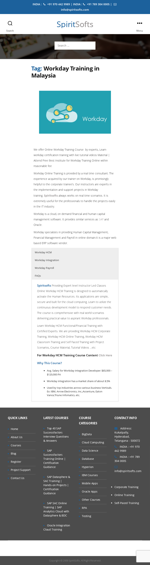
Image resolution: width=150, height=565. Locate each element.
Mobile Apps (90, 483)
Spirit (75, 24)
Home (14, 429)
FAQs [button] (38, 275)
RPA (84, 508)
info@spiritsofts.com (127, 471)
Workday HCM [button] (43, 252)
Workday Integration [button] (47, 260)
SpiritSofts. (74, 560)
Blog (13, 453)
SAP (101, 219)
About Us (16, 437)
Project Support (20, 470)
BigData (87, 434)
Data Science (90, 450)
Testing (86, 516)
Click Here (105, 355)
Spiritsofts (51, 195)
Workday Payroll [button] (44, 268)
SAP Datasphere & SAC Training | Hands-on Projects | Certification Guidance (56, 485)
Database (88, 459)
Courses (16, 445)
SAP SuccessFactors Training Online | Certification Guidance (54, 459)
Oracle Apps (89, 491)
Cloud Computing (93, 442)
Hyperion (87, 467)
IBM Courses (90, 475)
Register (16, 461)
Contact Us (17, 478)
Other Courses (91, 499)
